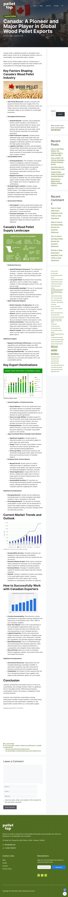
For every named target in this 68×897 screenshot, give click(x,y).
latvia (52, 297)
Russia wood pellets (55, 314)
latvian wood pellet (58, 297)
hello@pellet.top (10, 844)
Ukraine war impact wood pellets (56, 321)
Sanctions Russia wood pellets (57, 316)
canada (17, 745)
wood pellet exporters (55, 356)
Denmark (53, 288)
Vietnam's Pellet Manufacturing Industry (57, 334)
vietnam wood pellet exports (57, 341)
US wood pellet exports (56, 328)
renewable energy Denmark (56, 308)
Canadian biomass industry (56, 281)
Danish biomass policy (55, 285)
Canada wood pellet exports (28, 745)
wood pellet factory (55, 358)
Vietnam (52, 332)
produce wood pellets (55, 306)
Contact (56, 6)
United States (54, 323)
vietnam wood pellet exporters (57, 339)
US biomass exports (55, 326)
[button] (62, 5)
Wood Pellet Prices (55, 363)
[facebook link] (45, 875)
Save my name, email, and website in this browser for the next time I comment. (23, 801)
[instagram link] (38, 875)
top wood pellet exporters (56, 319)
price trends (53, 304)
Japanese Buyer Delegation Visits (56, 293)
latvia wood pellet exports (56, 300)
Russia (52, 310)
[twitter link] (42, 875)
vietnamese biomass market (57, 337)
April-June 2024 (54, 271)
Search (53, 111)
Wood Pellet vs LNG (55, 371)
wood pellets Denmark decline (57, 365)
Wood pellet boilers (55, 350)
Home (35, 6)
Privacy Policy (7, 869)
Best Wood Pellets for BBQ (56, 275)
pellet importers (60, 302)
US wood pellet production (56, 330)
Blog (41, 6)
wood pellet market (55, 360)
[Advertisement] (58, 77)
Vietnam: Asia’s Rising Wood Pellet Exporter (17, 749)
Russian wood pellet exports (57, 312)
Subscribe (59, 867)
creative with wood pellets (56, 283)
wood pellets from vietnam (56, 367)
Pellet (11, 35)
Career (4, 863)
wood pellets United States (56, 369)
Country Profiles (9, 743)
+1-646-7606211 (10, 848)
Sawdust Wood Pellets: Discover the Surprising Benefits (58, 174)
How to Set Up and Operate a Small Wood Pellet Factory (57, 290)
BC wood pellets (9, 745)
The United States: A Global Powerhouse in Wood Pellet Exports (23, 750)
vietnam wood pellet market (57, 343)
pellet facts (53, 302)
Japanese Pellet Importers (56, 295)
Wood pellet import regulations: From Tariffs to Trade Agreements (57, 213)
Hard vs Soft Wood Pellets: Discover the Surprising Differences (57, 227)
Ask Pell (48, 6)
